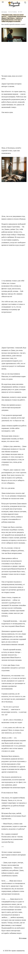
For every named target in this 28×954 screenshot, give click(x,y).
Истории (4, 12)
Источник (23, 938)
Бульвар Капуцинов (14, 4)
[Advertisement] (14, 58)
